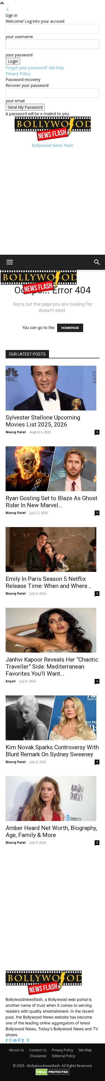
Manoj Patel (16, 432)
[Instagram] (11, 1040)
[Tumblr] (23, 1040)
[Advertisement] (52, 200)
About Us (16, 1050)
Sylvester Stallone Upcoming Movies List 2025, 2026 (43, 421)
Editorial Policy (63, 1056)
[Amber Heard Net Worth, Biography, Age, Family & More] (52, 798)
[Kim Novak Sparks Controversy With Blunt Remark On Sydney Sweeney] (52, 717)
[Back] (8, 9)
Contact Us (37, 1050)
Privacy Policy (18, 73)
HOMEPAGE (70, 328)
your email (15, 100)
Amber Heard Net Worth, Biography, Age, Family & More (51, 831)
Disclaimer (38, 1056)
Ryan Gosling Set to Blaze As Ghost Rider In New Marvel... (51, 502)
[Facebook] (7, 1040)
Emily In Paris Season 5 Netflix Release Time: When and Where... (49, 582)
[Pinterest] (20, 1040)
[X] (27, 1040)
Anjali (11, 681)
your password (19, 54)
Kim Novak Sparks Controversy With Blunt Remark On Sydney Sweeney (52, 751)
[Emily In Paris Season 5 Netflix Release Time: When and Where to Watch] (52, 549)
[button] (9, 262)
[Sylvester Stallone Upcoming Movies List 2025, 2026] (52, 388)
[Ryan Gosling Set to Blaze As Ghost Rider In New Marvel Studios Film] (52, 468)
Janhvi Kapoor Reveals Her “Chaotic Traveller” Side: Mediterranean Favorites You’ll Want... (52, 666)
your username (19, 36)
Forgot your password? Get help (35, 67)
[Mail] (15, 1040)
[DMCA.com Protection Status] (52, 1074)
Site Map (85, 1050)
